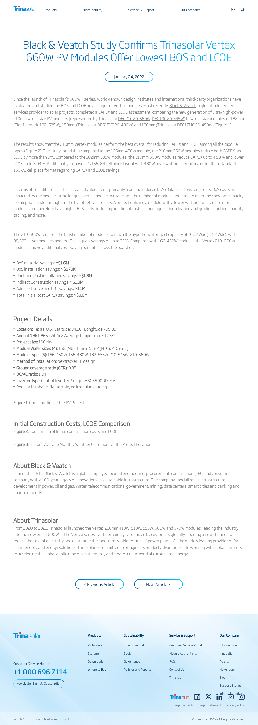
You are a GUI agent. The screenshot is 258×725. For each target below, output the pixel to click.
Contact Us (176, 669)
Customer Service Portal (185, 645)
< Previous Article (99, 584)
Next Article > (158, 584)
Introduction (228, 645)
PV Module (95, 645)
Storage (93, 653)
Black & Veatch (182, 105)
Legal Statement (210, 705)
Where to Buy (97, 669)
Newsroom (227, 669)
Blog (223, 677)
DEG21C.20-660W (134, 118)
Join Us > (19, 719)
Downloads (95, 661)
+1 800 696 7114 (40, 671)
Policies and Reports (137, 669)
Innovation (227, 653)
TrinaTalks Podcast (232, 693)
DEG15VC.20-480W (114, 125)
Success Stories (230, 685)
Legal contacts (184, 705)
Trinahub (175, 677)
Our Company (190, 9)
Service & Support (141, 9)
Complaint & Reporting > (53, 719)
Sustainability (92, 9)
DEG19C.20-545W (168, 118)
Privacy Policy (236, 705)
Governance (132, 661)
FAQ (172, 661)
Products (50, 9)
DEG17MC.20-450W (194, 125)
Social (128, 653)
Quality (224, 661)
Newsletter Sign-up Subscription (38, 683)
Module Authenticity (183, 653)
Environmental (134, 645)
